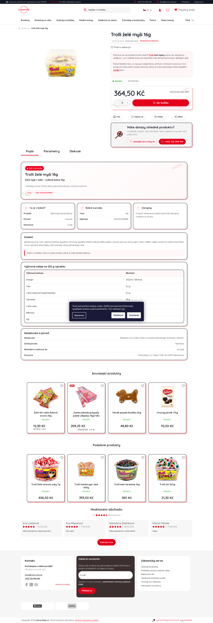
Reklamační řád (147, 574)
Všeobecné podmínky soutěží (153, 578)
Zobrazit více (106, 542)
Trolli (150, 55)
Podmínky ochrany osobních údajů (155, 570)
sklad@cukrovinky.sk (168, 2)
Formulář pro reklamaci (151, 582)
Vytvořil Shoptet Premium (167, 620)
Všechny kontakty (62, 584)
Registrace (198, 2)
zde (123, 309)
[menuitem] (25, 20)
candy (116, 70)
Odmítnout (118, 315)
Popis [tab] (30, 151)
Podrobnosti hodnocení (149, 41)
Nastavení (79, 315)
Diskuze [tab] (75, 151)
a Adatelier (186, 620)
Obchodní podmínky (149, 567)
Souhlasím (134, 315)
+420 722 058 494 (144, 2)
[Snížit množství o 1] (117, 103)
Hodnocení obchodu (106, 509)
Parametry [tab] (52, 151)
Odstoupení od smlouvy (151, 586)
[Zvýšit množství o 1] (127, 103)
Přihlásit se (87, 591)
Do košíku (162, 102)
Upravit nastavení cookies (86, 620)
